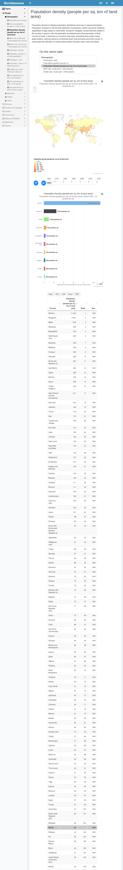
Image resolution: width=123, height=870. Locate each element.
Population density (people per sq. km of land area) (69, 303)
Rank (83, 308)
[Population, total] (68, 60)
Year (93, 308)
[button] (30, 3)
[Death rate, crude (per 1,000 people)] (68, 71)
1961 (49, 183)
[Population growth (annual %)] (68, 63)
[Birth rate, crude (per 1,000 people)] (68, 68)
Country (52, 308)
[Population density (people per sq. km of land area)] (68, 66)
